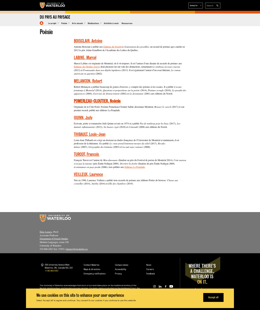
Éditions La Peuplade (135, 167)
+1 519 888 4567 (52, 270)
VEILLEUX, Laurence (88, 174)
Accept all (213, 297)
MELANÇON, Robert (88, 81)
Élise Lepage (46, 231)
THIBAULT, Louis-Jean (89, 134)
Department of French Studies (54, 238)
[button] (196, 5)
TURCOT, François (86, 154)
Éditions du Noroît (112, 46)
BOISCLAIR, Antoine (88, 40)
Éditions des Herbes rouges (87, 66)
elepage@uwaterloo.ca (77, 249)
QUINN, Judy (83, 117)
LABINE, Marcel (85, 57)
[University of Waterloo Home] (52, 5)
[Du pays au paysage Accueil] (41, 23)
